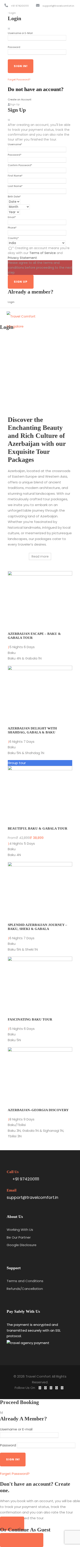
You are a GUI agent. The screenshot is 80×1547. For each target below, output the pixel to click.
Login (11, 302)
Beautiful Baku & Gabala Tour (37, 828)
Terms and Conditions (25, 1281)
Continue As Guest (21, 1540)
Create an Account (19, 99)
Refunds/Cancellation (25, 1288)
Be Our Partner (19, 1237)
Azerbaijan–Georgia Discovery (38, 1110)
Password (14, 47)
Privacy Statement (22, 258)
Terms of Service (42, 253)
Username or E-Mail (20, 33)
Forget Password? (19, 79)
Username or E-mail (16, 1429)
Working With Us (20, 1229)
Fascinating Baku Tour (30, 1019)
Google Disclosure (21, 1245)
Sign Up (12, 1523)
